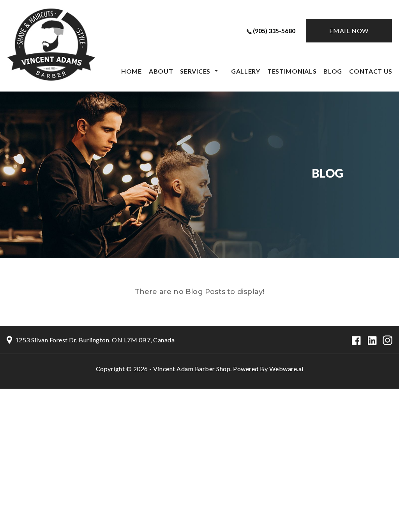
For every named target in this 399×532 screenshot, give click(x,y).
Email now (349, 30)
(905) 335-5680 (274, 30)
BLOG (332, 71)
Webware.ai (286, 368)
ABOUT (161, 71)
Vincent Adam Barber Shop (191, 368)
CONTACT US (370, 71)
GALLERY (245, 71)
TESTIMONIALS (291, 71)
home (131, 71)
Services (195, 71)
